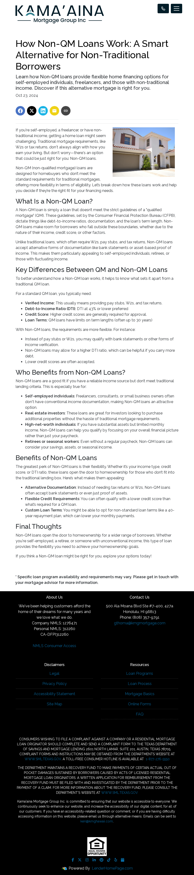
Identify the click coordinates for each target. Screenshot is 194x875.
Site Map (54, 704)
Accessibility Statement (54, 694)
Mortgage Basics (139, 694)
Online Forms (139, 704)
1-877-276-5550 (157, 759)
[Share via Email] (54, 110)
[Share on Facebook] (20, 110)
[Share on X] (31, 110)
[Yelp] (115, 860)
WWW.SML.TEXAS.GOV (43, 759)
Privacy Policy (54, 683)
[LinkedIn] (94, 860)
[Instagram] (87, 860)
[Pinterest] (101, 860)
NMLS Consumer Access (54, 646)
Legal (54, 673)
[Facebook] (73, 860)
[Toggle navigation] (176, 8)
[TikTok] (108, 860)
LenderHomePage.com (112, 868)
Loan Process (140, 683)
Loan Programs (139, 673)
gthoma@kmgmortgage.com (139, 623)
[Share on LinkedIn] (43, 110)
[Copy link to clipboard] (66, 110)
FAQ (140, 714)
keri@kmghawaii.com (96, 821)
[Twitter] (80, 860)
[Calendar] (122, 860)
